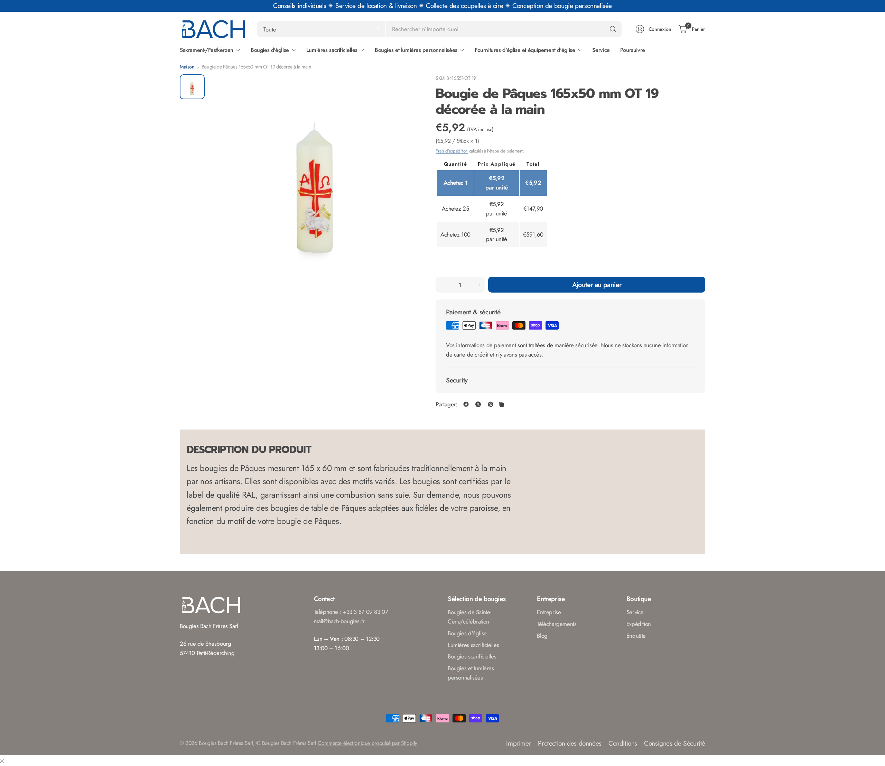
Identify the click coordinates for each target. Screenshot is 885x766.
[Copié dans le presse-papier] (501, 404)
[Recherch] (613, 29)
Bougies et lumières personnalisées (471, 673)
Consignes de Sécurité (674, 743)
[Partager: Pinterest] (490, 404)
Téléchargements (556, 624)
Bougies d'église (467, 633)
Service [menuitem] (600, 50)
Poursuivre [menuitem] (632, 50)
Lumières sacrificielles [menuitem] (331, 50)
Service (635, 612)
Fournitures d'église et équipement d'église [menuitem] (525, 50)
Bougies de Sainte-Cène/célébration (469, 617)
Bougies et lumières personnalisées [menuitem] (416, 50)
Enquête (636, 635)
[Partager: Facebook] (466, 404)
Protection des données (570, 743)
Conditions (622, 743)
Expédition (638, 624)
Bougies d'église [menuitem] (270, 50)
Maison (187, 66)
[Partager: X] (478, 404)
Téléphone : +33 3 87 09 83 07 (351, 612)
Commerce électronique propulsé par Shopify (367, 743)
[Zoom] (405, 87)
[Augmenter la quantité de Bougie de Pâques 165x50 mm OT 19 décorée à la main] (479, 285)
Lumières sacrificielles (473, 645)
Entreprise (549, 612)
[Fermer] (2, 760)
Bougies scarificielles (472, 656)
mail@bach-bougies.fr (339, 621)
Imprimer (518, 743)
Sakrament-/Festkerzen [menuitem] (206, 50)
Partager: (446, 404)
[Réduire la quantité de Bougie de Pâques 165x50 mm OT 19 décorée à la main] (441, 285)
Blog (542, 635)
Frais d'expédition (452, 151)
